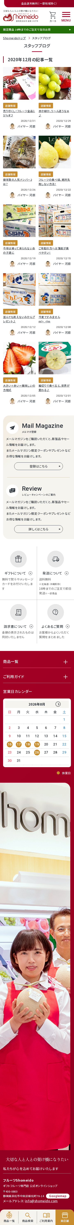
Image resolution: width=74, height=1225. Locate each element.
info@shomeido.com (41, 1201)
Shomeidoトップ (14, 38)
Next (58, 704)
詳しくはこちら (38, 529)
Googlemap (57, 1196)
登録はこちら (39, 466)
